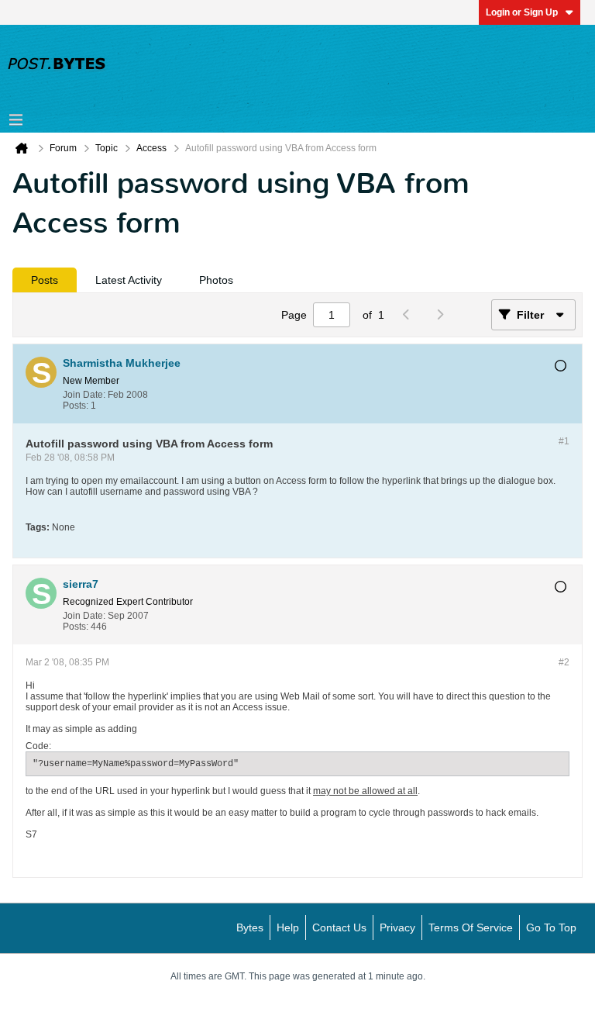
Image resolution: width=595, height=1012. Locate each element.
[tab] (44, 280)
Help (288, 927)
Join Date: (84, 394)
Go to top (551, 927)
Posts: (75, 405)
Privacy (397, 927)
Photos (216, 280)
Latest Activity (128, 280)
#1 (564, 441)
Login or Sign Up (522, 12)
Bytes (249, 927)
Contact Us (339, 927)
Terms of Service (470, 927)
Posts (44, 280)
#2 (564, 662)
